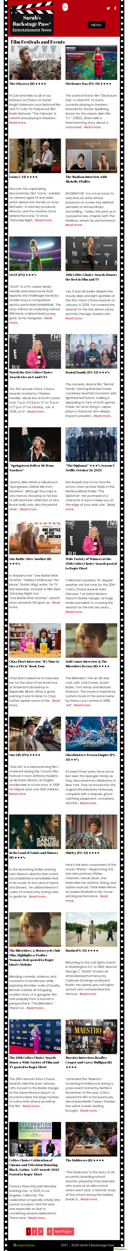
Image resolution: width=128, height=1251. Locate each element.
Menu (96, 25)
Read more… (18, 123)
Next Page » (63, 1231)
